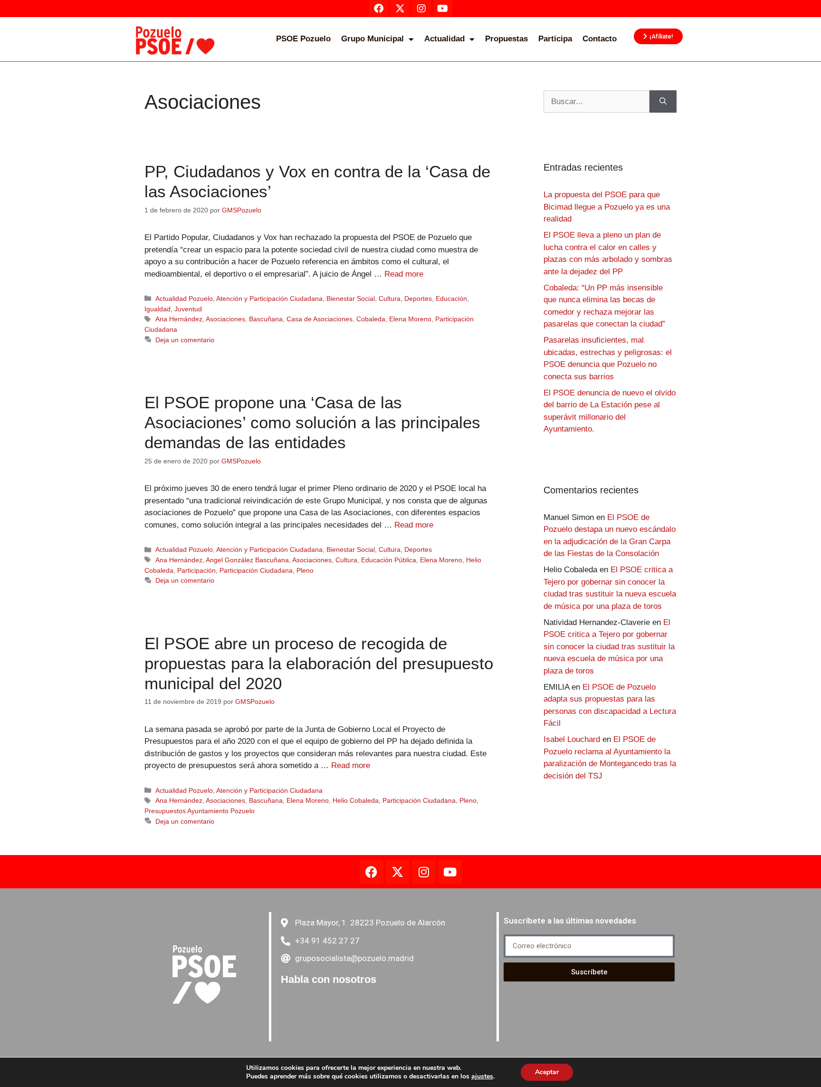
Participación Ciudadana (256, 570)
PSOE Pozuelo (303, 38)
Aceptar (547, 1072)
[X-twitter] (398, 872)
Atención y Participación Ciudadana (269, 298)
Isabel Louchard (572, 739)
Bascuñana (266, 319)
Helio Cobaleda (356, 800)
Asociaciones (225, 319)
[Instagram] (424, 872)
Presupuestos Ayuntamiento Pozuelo (199, 811)
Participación (196, 570)
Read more (403, 274)
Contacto (599, 38)
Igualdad (157, 309)
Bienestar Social (350, 298)
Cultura (390, 298)
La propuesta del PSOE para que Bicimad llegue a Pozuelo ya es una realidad (607, 206)
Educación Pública (388, 560)
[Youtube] (450, 872)
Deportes (418, 298)
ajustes (482, 1076)
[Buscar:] (596, 101)
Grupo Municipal (372, 38)
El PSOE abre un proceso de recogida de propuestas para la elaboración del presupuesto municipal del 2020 (318, 663)
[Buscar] (663, 101)
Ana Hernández (178, 319)
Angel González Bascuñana (247, 560)
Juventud (188, 309)
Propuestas (506, 38)
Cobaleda (370, 319)
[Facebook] (371, 872)
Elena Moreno (410, 319)
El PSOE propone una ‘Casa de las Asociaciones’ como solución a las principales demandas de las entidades (312, 422)
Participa (555, 38)
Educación (451, 298)
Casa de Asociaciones (319, 319)
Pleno (305, 570)
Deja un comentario (184, 340)
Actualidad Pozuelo (184, 298)
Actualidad (444, 38)
